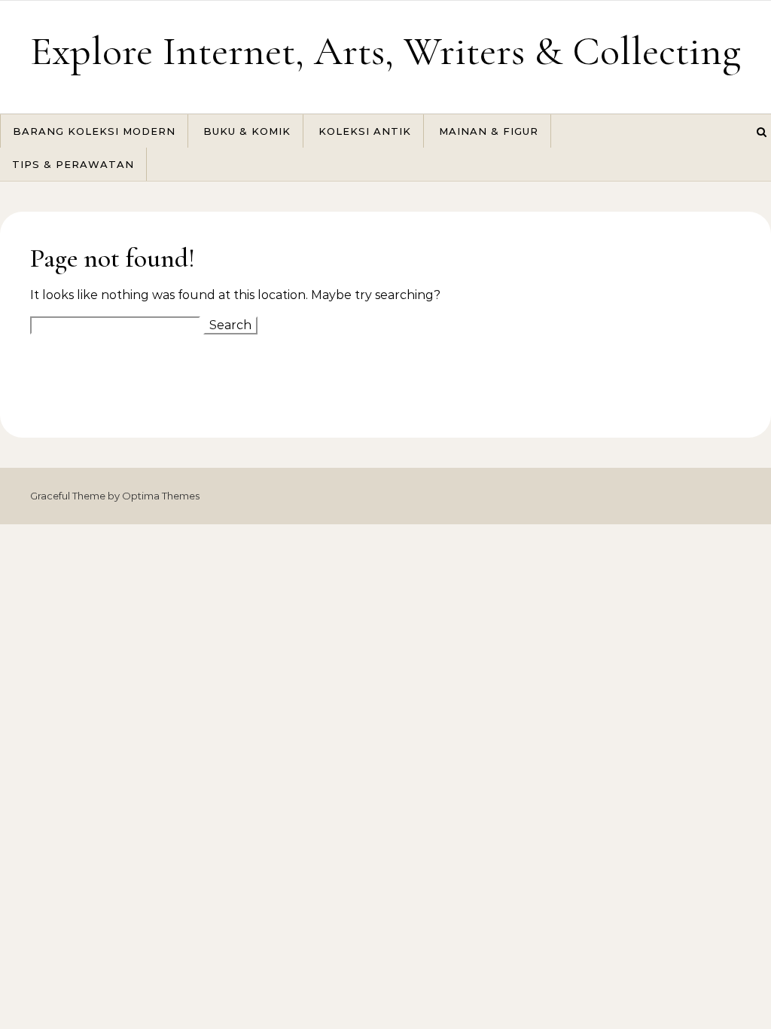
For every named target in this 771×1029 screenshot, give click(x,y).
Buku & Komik (247, 131)
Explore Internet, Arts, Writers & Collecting (385, 50)
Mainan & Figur (488, 131)
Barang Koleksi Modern (94, 131)
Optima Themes (161, 496)
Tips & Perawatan (73, 164)
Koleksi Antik (364, 131)
